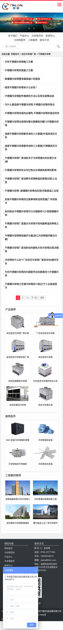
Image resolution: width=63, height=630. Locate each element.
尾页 (42, 298)
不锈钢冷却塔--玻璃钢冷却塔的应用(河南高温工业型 (32, 191)
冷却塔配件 (20, 40)
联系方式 (44, 40)
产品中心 (24, 36)
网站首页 (8, 548)
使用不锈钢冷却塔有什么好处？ (21, 87)
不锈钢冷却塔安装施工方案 (19, 70)
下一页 (34, 298)
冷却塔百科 (37, 36)
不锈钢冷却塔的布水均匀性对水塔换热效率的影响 (30, 170)
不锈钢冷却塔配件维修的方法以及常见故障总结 (29, 96)
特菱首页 (15, 54)
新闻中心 (50, 36)
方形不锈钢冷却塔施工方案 (19, 62)
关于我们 (12, 36)
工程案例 (32, 40)
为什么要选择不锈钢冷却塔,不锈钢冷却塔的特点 (30, 104)
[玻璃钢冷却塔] (31, 22)
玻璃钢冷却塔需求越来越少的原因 (22, 79)
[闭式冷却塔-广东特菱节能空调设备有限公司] (12, 8)
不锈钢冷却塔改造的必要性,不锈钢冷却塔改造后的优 (32, 113)
